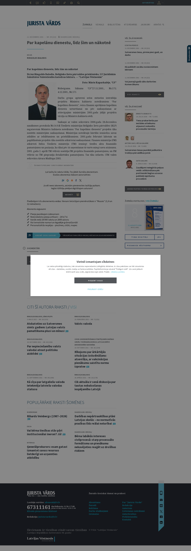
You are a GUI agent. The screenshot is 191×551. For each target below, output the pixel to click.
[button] (95, 289)
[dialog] (95, 275)
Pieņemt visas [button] (95, 281)
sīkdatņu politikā (117, 272)
